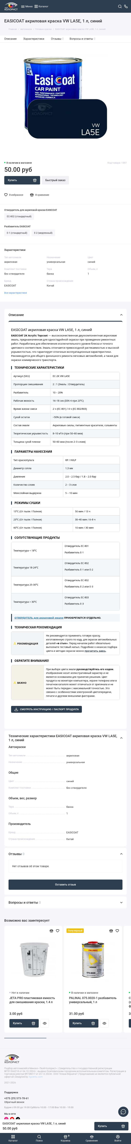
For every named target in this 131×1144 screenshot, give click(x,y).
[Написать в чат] (123, 1112)
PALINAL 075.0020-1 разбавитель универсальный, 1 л (93, 1000)
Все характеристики (15, 292)
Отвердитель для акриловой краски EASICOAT (30, 210)
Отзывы (57, 38)
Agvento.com (35, 1076)
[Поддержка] (125, 6)
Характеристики (33, 38)
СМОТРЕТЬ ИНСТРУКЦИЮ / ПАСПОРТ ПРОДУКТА (49, 709)
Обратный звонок (14, 1102)
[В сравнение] (51, 930)
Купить (17, 1023)
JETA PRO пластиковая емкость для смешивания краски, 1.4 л (32, 1000)
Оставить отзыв (65, 884)
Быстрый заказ (55, 180)
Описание (10, 38)
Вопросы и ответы (82, 38)
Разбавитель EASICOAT (17, 226)
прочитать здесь (95, 650)
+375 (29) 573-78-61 (16, 1098)
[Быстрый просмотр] (44, 1023)
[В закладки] (57, 930)
